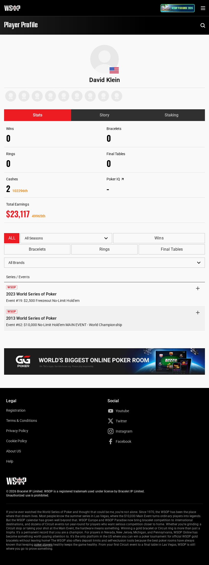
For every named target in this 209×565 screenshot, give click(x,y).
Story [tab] (104, 115)
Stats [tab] (37, 115)
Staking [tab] (171, 115)
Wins (158, 238)
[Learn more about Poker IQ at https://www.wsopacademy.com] (122, 179)
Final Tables (172, 249)
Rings (104, 249)
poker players (43, 544)
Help (9, 461)
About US (13, 451)
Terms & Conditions (21, 421)
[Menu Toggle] (203, 8)
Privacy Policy (17, 431)
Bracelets (37, 249)
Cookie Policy (16, 441)
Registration (15, 410)
